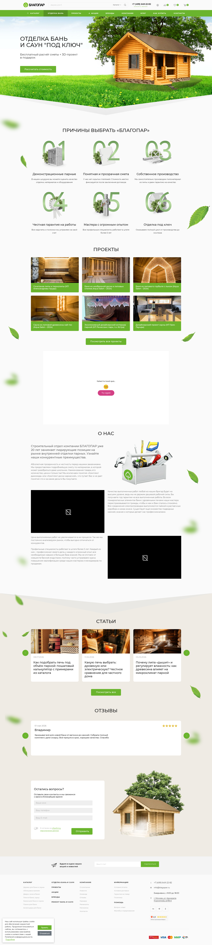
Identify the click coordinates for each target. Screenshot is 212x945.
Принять (44, 928)
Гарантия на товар (122, 894)
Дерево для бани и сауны (33, 887)
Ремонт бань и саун (62, 902)
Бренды (56, 897)
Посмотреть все (106, 692)
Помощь (118, 902)
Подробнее (10, 939)
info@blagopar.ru (162, 887)
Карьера (83, 901)
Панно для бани (30, 904)
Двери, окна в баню (31, 894)
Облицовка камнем (31, 891)
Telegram (159, 908)
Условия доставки (121, 891)
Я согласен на (50, 829)
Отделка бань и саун (63, 882)
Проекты (56, 887)
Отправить (82, 831)
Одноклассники (165, 908)
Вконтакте (153, 908)
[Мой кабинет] (158, 5)
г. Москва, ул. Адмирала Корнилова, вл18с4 (165, 899)
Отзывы (83, 897)
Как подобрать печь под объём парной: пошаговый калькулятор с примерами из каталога (53, 668)
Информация (121, 882)
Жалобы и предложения (124, 911)
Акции (55, 892)
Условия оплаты (120, 887)
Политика (118, 897)
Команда (83, 894)
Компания (85, 882)
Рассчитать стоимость (38, 69)
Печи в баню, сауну (31, 897)
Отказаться (45, 933)
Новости (83, 891)
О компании (85, 887)
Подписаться (150, 864)
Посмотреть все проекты (106, 341)
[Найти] (125, 4)
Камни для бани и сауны (33, 901)
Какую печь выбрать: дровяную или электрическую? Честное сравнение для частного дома (104, 669)
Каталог (27, 882)
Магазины (84, 908)
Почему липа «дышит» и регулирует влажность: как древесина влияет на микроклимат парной (156, 668)
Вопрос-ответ (119, 907)
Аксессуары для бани (32, 908)
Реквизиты (84, 904)
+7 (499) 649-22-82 (141, 4)
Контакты (84, 911)
